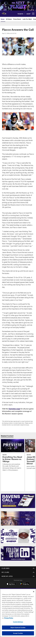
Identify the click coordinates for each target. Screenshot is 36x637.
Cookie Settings (18, 622)
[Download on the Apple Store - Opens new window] (10, 584)
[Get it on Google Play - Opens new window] (24, 584)
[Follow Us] (18, 553)
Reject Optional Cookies (18, 627)
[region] (18, 613)
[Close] (33, 591)
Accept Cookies (18, 633)
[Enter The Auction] (18, 536)
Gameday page (14, 409)
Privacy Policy (8, 618)
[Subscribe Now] (18, 501)
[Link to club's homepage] (4, 12)
